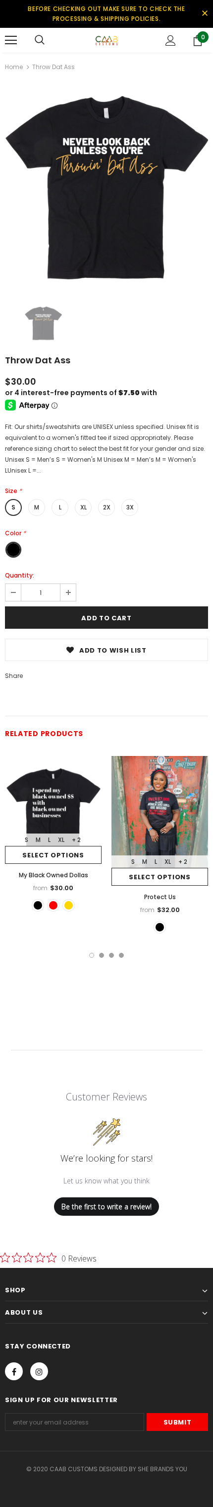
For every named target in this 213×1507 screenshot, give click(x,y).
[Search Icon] (40, 40)
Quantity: (19, 575)
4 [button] (121, 955)
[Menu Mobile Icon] (11, 40)
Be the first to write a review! (106, 1206)
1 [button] (91, 955)
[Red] (53, 905)
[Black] (38, 905)
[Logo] (106, 39)
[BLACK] (159, 927)
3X (130, 507)
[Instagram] (39, 1371)
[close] (205, 14)
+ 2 (76, 840)
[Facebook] (14, 1371)
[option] (106, 188)
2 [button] (101, 955)
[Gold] (68, 905)
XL (83, 507)
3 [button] (111, 955)
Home (14, 67)
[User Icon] (170, 40)
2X (106, 507)
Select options (53, 855)
